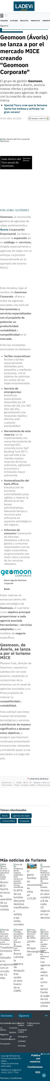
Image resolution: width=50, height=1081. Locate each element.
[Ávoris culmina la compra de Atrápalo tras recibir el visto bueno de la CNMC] (18, 940)
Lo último (14, 21)
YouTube (22, 1045)
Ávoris (5, 815)
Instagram (23, 1036)
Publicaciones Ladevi (33, 1024)
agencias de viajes (21, 815)
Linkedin (22, 1041)
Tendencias (14, 1023)
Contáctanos (35, 1067)
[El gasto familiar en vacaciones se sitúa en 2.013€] (32, 866)
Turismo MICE (8, 821)
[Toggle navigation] (5, 15)
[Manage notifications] (44, 1075)
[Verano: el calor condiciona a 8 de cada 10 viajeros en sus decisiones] (45, 875)
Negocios (24, 21)
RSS (38, 1072)
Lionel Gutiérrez (17, 210)
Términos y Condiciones (11, 1078)
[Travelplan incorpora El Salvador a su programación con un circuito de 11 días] (5, 937)
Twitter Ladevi (21, 1024)
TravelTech (35, 21)
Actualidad (5, 1023)
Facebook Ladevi (22, 1030)
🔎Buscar (12, 1038)
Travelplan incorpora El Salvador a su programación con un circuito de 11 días (9, 962)
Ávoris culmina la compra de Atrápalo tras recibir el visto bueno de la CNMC (19, 972)
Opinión (12, 1032)
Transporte (5, 1043)
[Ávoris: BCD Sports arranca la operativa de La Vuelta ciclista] (5, 871)
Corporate (24, 821)
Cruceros (13, 1027)
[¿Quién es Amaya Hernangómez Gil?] (32, 934)
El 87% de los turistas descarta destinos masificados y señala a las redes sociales (21, 907)
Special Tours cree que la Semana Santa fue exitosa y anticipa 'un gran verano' (25, 108)
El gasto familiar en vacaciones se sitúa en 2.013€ (34, 884)
